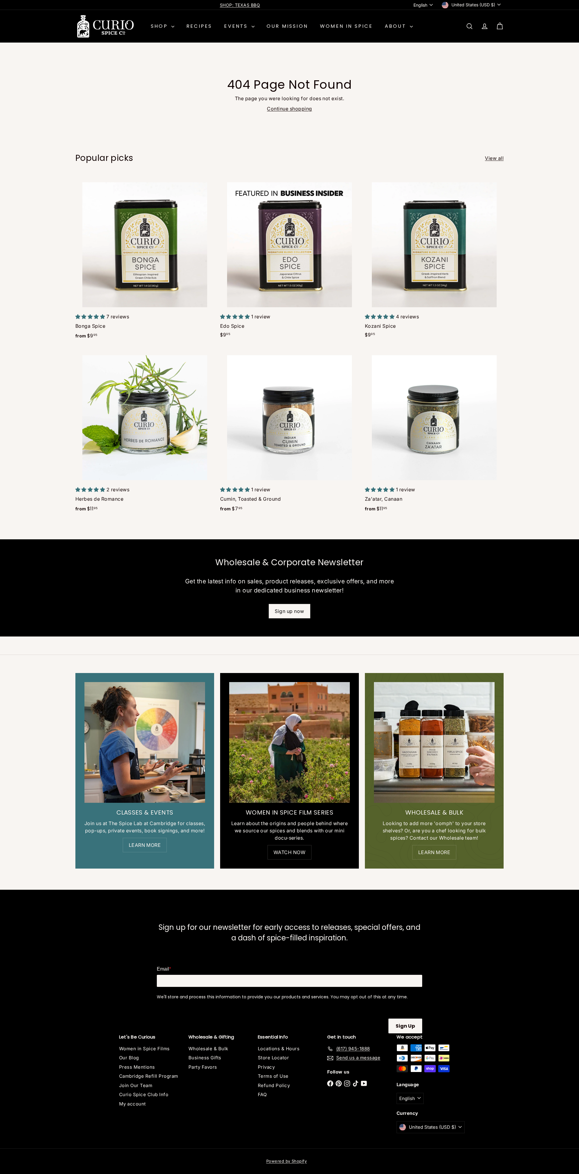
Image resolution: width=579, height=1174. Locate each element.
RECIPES (199, 26)
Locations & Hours (278, 1048)
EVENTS (237, 26)
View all (494, 158)
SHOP (160, 26)
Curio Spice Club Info (143, 1094)
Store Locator (273, 1058)
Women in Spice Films (144, 1048)
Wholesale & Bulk (208, 1048)
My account (132, 1104)
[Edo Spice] (289, 259)
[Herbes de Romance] (144, 433)
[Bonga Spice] (144, 260)
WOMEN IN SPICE (346, 26)
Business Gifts (204, 1058)
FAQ (262, 1094)
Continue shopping (289, 109)
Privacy (266, 1067)
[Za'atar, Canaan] (434, 433)
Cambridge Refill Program (148, 1076)
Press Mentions (137, 1067)
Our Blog (129, 1058)
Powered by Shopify (286, 1161)
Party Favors (202, 1067)
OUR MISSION (287, 26)
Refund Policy (274, 1085)
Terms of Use (273, 1076)
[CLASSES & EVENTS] (144, 742)
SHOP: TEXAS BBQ (240, 5)
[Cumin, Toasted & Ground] (289, 433)
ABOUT (396, 26)
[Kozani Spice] (434, 259)
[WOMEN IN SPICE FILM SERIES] (289, 742)
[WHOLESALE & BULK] (434, 742)
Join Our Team (135, 1085)
